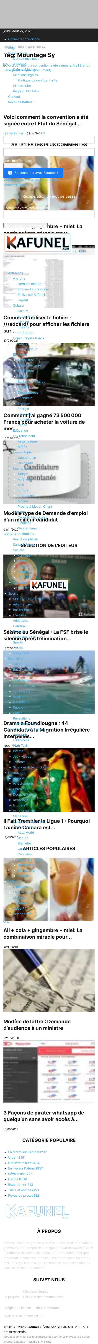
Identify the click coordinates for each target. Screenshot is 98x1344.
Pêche (22, 425)
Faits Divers (21, 691)
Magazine (20, 816)
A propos (19, 64)
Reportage (21, 800)
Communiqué (27, 349)
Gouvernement (29, 528)
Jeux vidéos (22, 756)
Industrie (24, 419)
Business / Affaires (31, 381)
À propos (12, 1297)
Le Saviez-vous (29, 859)
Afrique (23, 474)
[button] (10, 261)
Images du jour (24, 811)
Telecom (19, 762)
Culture (18, 305)
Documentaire (23, 794)
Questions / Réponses (29, 821)
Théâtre (23, 327)
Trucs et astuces (25, 724)
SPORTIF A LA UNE (27, 599)
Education (20, 430)
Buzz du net (22, 675)
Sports (13, 593)
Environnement (24, 436)
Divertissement (24, 686)
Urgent (23, 300)
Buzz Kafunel (23, 669)
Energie (23, 409)
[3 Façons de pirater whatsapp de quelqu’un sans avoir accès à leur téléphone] (49, 1071)
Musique (19, 897)
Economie (20, 354)
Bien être (24, 843)
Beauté (23, 376)
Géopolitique (22, 452)
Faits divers (16, 658)
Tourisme (24, 577)
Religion (23, 572)
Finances (24, 414)
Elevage (24, 403)
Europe (23, 490)
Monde (23, 501)
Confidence (21, 680)
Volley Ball (20, 653)
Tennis (18, 648)
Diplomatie (26, 463)
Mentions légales (35, 1291)
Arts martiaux (23, 604)
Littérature (25, 333)
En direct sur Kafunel (33, 289)
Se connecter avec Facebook (36, 173)
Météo (22, 447)
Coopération (27, 457)
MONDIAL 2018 (24, 637)
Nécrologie (21, 702)
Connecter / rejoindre (24, 39)
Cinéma (23, 322)
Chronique (20, 789)
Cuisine (23, 849)
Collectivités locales (32, 517)
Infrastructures (29, 588)
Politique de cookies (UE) (23, 1316)
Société (18, 550)
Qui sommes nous (26, 58)
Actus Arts (25, 316)
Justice (23, 561)
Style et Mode (23, 827)
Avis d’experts (23, 783)
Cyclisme (19, 615)
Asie (21, 485)
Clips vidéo (21, 892)
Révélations (21, 718)
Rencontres (26, 865)
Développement (29, 392)
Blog (11, 48)
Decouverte (17, 773)
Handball (19, 626)
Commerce (26, 387)
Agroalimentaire (29, 365)
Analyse (19, 778)
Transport (20, 582)
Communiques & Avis (28, 338)
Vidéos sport (22, 914)
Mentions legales (25, 75)
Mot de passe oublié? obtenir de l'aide (31, 180)
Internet (19, 751)
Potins (17, 713)
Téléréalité (20, 903)
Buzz (17, 664)
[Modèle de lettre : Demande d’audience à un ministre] (49, 980)
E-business (21, 740)
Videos (13, 881)
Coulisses (25, 854)
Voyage (23, 876)
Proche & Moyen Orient (35, 506)
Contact (14, 96)
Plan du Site (22, 86)
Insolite (18, 696)
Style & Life (26, 870)
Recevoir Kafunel (20, 102)
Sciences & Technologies (26, 729)
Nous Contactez (48, 1308)
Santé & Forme (24, 544)
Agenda (23, 343)
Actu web (20, 735)
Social (22, 566)
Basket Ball (21, 610)
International (22, 468)
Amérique (25, 479)
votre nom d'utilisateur (19, 146)
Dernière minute (29, 284)
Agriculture (26, 360)
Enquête (19, 805)
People (18, 707)
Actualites (15, 273)
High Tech (20, 745)
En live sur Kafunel (31, 295)
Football (19, 631)
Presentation (17, 53)
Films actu (20, 887)
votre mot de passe (17, 161)
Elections (24, 523)
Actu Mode (26, 832)
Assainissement (29, 441)
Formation (25, 555)
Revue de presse (25, 539)
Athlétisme (20, 620)
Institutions (26, 534)
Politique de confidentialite (37, 80)
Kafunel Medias (24, 69)
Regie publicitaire (26, 91)
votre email (11, 220)
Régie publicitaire (18, 1308)
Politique (19, 512)
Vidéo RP (19, 908)
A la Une (19, 278)
